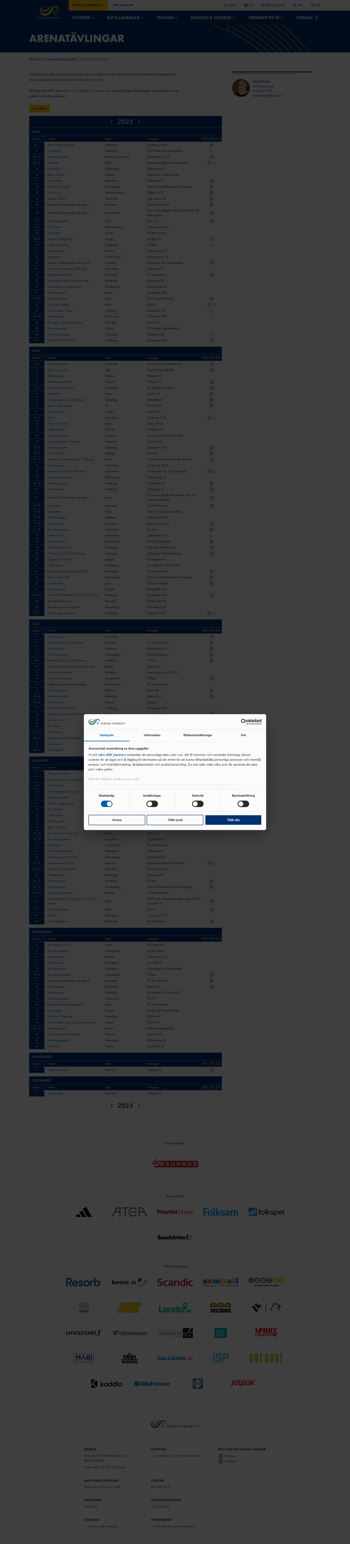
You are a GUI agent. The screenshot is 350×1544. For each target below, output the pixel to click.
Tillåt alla (233, 820)
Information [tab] (152, 735)
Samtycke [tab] (107, 735)
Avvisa (117, 820)
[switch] (152, 804)
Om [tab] (243, 735)
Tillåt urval (175, 820)
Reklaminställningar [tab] (198, 735)
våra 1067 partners (112, 755)
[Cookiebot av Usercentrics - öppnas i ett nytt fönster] (244, 722)
